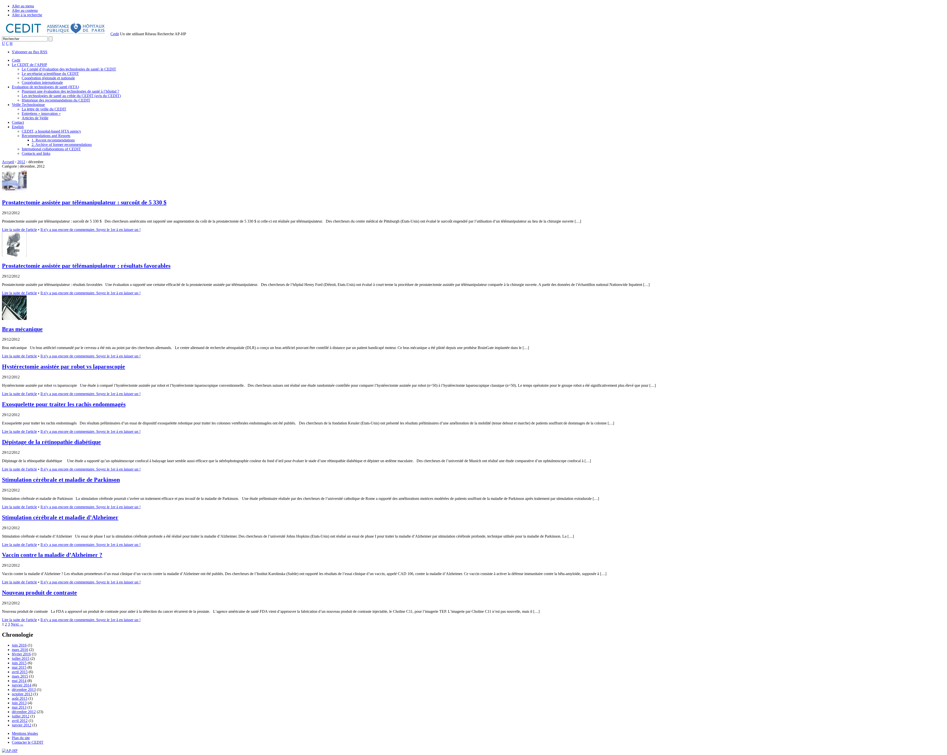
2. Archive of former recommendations (62, 144)
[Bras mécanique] (14, 318)
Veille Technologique (28, 105)
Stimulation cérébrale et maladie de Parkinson (61, 479)
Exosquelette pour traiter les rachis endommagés (64, 404)
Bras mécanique (22, 329)
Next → (17, 624)
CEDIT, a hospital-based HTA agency (51, 131)
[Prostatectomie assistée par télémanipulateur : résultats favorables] (14, 255)
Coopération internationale (42, 82)
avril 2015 (20, 672)
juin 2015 (19, 663)
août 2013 (19, 698)
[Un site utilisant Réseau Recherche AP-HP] (55, 34)
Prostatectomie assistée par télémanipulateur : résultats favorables (86, 266)
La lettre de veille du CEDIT (44, 109)
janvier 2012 (21, 725)
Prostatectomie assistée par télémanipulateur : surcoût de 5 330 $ (84, 202)
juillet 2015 (20, 658)
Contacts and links (36, 153)
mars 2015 (20, 676)
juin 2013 (19, 703)
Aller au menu (23, 6)
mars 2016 (20, 650)
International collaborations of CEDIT (51, 149)
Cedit (114, 34)
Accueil (8, 162)
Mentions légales (25, 733)
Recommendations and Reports (46, 136)
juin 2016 (19, 645)
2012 (21, 162)
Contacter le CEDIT (27, 742)
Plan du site (21, 738)
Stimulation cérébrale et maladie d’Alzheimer (60, 517)
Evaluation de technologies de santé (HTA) (45, 87)
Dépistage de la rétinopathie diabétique (51, 442)
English (18, 127)
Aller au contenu (25, 10)
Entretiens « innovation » (41, 113)
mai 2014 (19, 681)
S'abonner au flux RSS (29, 52)
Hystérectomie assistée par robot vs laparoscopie (63, 366)
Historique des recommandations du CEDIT (56, 100)
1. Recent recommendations (53, 140)
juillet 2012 (20, 716)
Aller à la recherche (27, 15)
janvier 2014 (21, 685)
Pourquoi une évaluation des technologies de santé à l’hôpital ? (70, 91)
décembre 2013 (24, 689)
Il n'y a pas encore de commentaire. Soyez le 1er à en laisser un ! (90, 230)
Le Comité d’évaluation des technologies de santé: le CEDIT (69, 69)
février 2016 (21, 654)
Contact (18, 122)
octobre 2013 (22, 694)
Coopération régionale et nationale (48, 78)
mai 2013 (19, 707)
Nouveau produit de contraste (39, 592)
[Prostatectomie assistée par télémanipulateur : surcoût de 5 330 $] (14, 192)
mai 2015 (19, 667)
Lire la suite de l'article (19, 230)
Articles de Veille (35, 118)
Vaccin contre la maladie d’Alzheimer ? (52, 555)
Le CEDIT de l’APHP (29, 65)
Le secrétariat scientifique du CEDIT (50, 73)
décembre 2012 (24, 712)
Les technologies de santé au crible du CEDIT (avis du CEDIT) (71, 96)
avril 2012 (20, 721)
